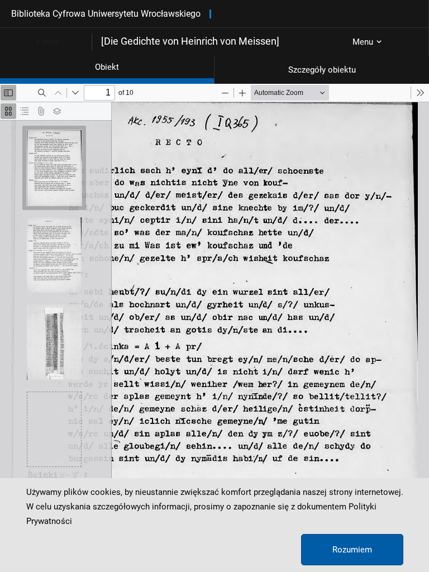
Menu (362, 42)
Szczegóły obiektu (322, 70)
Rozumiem (352, 550)
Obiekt (107, 67)
